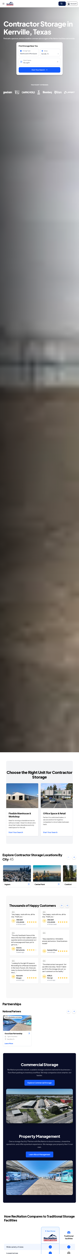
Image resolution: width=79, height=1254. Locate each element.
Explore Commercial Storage (40, 1083)
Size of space (27, 60)
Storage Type (26, 51)
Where (45, 51)
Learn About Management (39, 1154)
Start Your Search (16, 832)
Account (74, 4)
